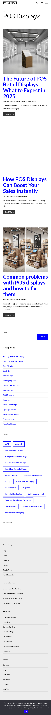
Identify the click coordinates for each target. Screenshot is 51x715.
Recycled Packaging (11, 414)
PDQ (7, 481)
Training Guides (9, 424)
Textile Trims (7, 570)
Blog (4, 670)
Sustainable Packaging (14, 512)
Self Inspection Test (36, 494)
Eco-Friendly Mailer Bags (15, 463)
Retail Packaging (8, 575)
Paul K (7, 101)
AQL (7, 444)
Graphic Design (11, 475)
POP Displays (14, 101)
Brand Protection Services (12, 589)
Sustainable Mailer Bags (32, 506)
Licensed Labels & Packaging (13, 594)
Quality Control (9, 409)
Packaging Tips (9, 380)
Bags (4, 551)
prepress (26, 487)
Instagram (6, 675)
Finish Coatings (8, 632)
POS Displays (23, 101)
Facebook (6, 679)
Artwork (18, 444)
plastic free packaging (12, 385)
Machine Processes (9, 617)
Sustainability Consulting (11, 603)
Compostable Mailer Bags (16, 456)
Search (6, 332)
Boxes (5, 556)
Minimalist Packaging (33, 475)
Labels (5, 565)
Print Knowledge (10, 404)
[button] (46, 3)
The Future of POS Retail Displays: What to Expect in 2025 (25, 87)
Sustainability (32, 101)
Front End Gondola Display (16, 469)
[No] (48, 707)
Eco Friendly (8, 366)
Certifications (7, 641)
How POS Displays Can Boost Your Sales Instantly (25, 185)
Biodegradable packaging (13, 356)
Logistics (6, 371)
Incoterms (6, 651)
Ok (26, 711)
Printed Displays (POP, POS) (13, 598)
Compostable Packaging (13, 361)
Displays (6, 560)
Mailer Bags (8, 376)
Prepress (6, 400)
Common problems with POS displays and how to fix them (25, 285)
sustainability (10, 506)
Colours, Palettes (9, 627)
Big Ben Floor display (14, 450)
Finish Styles (7, 637)
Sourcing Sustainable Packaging (18, 500)
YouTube (6, 689)
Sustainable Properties (11, 646)
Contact (6, 665)
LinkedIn (6, 684)
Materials (6, 622)
